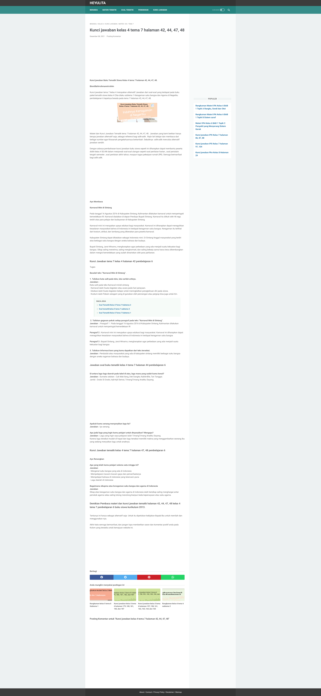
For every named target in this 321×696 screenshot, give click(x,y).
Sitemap (178, 692)
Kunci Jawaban (160, 10)
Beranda (94, 10)
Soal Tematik (127, 10)
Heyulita (98, 3)
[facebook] (101, 577)
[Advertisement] (137, 58)
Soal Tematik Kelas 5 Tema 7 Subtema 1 (115, 313)
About (141, 692)
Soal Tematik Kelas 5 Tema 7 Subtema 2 (115, 305)
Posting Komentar (114, 36)
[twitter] (125, 577)
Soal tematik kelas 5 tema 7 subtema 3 (114, 309)
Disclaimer (170, 692)
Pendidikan (143, 10)
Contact (149, 692)
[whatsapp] (173, 577)
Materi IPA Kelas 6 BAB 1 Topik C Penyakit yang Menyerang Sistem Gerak (210, 126)
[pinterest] (149, 577)
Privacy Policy (158, 692)
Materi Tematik (109, 10)
